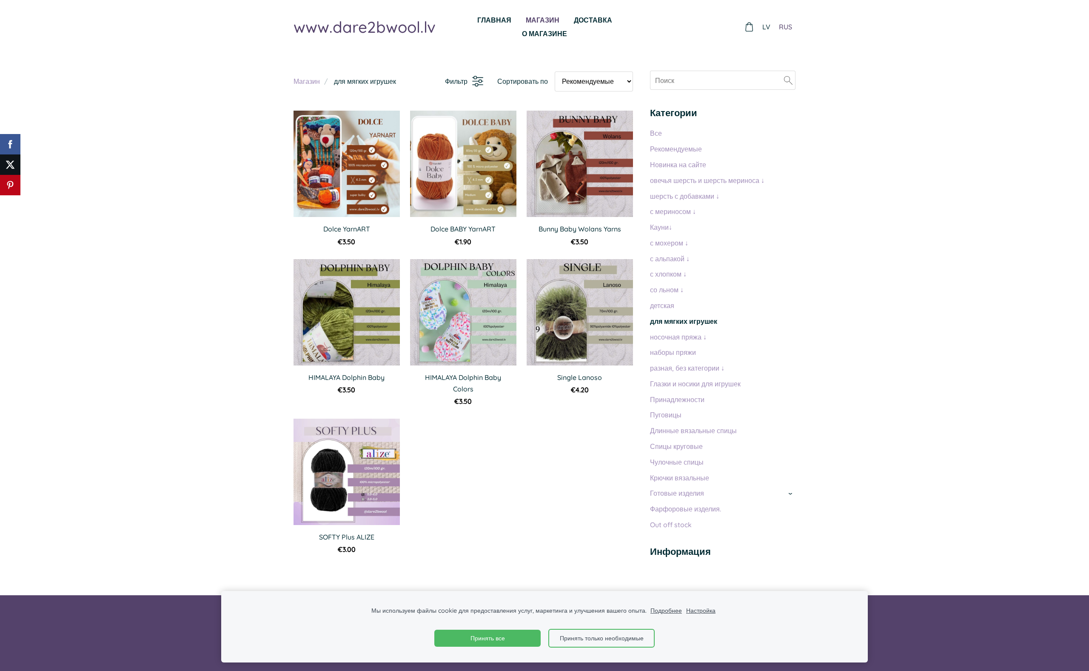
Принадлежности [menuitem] (677, 399)
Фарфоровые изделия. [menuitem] (685, 509)
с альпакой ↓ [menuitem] (670, 258)
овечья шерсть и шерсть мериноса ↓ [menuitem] (707, 180)
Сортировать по (522, 81)
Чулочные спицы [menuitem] (677, 462)
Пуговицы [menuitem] (665, 415)
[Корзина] (749, 27)
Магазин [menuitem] (542, 20)
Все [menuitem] (656, 133)
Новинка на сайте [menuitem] (678, 164)
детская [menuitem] (662, 305)
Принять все (487, 638)
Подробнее (666, 610)
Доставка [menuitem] (593, 20)
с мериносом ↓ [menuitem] (673, 211)
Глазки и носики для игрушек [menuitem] (695, 384)
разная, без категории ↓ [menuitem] (687, 368)
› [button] (791, 494)
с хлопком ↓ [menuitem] (668, 274)
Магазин (307, 81)
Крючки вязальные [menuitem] (679, 478)
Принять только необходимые (602, 638)
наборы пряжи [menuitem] (673, 352)
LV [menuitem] (766, 27)
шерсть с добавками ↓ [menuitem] (684, 196)
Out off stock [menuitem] (671, 524)
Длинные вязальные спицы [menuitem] (693, 430)
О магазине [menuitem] (544, 33)
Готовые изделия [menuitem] (677, 493)
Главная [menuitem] (494, 20)
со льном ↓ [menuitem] (667, 290)
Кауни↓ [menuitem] (661, 227)
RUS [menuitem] (785, 27)
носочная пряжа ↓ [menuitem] (678, 337)
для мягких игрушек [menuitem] (683, 321)
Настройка (701, 610)
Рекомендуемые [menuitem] (676, 149)
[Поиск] (788, 80)
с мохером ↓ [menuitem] (669, 243)
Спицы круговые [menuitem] (676, 446)
